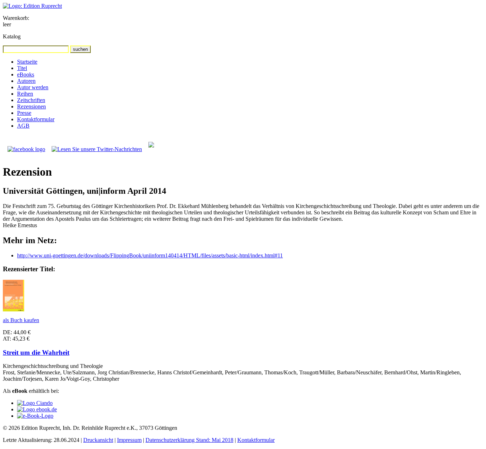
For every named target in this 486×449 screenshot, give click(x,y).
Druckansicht (98, 440)
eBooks (25, 74)
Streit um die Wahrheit (36, 352)
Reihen (25, 94)
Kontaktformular (35, 119)
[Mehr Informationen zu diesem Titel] (13, 309)
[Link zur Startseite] (32, 6)
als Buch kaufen (21, 320)
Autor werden (32, 87)
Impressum (129, 440)
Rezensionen (31, 106)
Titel (22, 68)
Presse (24, 113)
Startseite (27, 62)
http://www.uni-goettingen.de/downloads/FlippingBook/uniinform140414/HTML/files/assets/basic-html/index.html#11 (150, 255)
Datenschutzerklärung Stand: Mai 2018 (189, 440)
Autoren (26, 81)
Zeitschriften (31, 100)
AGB (23, 126)
